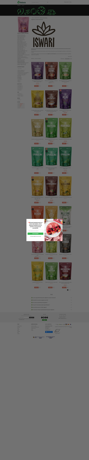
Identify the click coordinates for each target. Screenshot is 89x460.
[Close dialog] (61, 220)
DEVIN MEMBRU (35, 233)
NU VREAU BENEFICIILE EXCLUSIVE (35, 236)
